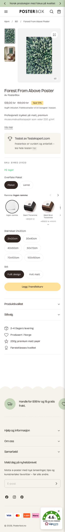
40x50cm (13, 248)
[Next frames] (58, 195)
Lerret (26, 185)
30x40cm (31, 238)
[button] (6, 11)
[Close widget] (59, 511)
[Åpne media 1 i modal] (54, 35)
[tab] (9, 36)
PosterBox (14, 95)
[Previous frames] (50, 195)
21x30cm (13, 238)
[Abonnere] (56, 483)
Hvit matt (34, 274)
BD (16, 21)
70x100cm (13, 257)
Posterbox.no (19, 525)
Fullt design (14, 274)
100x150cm (34, 257)
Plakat (11, 185)
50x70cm (32, 248)
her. (34, 148)
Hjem (6, 21)
